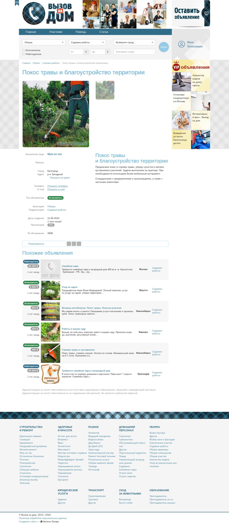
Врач (60, 442)
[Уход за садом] (50, 290)
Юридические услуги (68, 492)
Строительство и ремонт (31, 429)
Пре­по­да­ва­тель (158, 496)
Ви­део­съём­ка (95, 439)
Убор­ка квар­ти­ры (159, 449)
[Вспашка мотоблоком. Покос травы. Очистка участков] (50, 311)
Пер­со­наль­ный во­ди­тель (132, 453)
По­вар (122, 456)
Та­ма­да (92, 466)
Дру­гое (123, 449)
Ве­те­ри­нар (125, 499)
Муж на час (26, 453)
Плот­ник (24, 459)
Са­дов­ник (124, 466)
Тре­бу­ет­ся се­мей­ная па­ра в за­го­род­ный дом (86, 370)
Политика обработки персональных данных (43, 518)
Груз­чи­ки (93, 499)
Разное (93, 427)
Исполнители (33, 50)
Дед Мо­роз (94, 442)
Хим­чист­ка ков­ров (159, 459)
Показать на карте (60, 177)
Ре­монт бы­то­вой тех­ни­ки (102, 456)
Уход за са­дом (69, 287)
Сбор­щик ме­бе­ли (29, 469)
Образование (159, 490)
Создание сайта (28, 521)
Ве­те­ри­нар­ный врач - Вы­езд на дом (200, 117)
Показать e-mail (56, 189)
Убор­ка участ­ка (158, 456)
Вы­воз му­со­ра (157, 432)
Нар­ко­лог (63, 463)
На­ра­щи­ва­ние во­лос (69, 466)
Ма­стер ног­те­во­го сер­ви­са (72, 453)
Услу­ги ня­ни (125, 473)
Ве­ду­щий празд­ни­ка (99, 436)
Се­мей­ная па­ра (70, 266)
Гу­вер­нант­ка (126, 439)
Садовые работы (56, 209)
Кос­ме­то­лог (64, 446)
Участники (55, 31)
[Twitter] (74, 244)
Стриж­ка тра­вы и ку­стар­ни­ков (78, 350)
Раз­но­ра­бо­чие (27, 463)
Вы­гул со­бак (125, 502)
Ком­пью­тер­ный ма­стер (101, 453)
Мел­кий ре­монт (28, 449)
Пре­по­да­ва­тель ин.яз (161, 499)
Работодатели (33, 54)
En (17, 2)
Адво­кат (62, 499)
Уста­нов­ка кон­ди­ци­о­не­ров (34, 476)
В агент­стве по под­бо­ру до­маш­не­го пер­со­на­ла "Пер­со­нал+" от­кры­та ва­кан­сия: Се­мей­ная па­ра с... (97, 375)
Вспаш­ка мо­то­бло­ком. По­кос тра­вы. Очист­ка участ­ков (91, 308)
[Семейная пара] (50, 269)
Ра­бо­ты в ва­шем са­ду (73, 329)
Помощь (81, 31)
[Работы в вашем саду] (50, 332)
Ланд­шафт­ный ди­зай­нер (33, 446)
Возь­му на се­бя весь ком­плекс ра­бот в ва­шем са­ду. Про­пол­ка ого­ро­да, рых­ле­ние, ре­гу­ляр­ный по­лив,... (97, 333)
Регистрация (195, 46)
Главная (31, 31)
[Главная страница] (51, 14)
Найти (163, 47)
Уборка (51, 206)
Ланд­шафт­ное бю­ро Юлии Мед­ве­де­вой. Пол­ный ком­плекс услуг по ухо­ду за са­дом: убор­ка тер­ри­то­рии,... (95, 291)
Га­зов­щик (25, 439)
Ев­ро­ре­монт (26, 442)
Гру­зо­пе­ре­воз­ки (97, 496)
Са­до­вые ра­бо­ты (159, 446)
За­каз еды (93, 449)
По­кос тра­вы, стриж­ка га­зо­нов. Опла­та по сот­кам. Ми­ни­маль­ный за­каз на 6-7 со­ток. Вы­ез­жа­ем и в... (98, 354)
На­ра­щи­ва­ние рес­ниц (70, 469)
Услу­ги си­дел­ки (127, 476)
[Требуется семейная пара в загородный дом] (50, 373)
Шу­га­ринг (63, 479)
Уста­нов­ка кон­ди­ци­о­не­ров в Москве (181, 98)
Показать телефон (57, 186)
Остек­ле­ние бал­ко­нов (32, 456)
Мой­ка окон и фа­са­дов (162, 439)
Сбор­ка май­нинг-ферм (100, 463)
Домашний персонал (127, 429)
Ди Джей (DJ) (95, 446)
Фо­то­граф (93, 469)
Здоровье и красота (65, 429)
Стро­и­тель (25, 473)
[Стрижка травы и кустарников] (50, 353)
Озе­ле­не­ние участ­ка (161, 442)
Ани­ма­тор (93, 432)
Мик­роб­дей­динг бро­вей (70, 459)
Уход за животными (130, 492)
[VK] (79, 244)
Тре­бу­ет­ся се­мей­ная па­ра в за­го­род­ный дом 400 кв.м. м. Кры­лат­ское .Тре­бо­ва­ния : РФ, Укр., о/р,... (97, 270)
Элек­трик (25, 483)
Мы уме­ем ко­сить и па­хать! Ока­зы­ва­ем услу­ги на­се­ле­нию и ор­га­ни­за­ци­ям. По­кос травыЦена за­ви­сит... (97, 312)
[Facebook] (69, 244)
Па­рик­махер (64, 473)
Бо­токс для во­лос (67, 436)
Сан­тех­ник (25, 466)
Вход (190, 42)
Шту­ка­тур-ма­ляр (29, 479)
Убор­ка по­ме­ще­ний (160, 453)
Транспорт (96, 490)
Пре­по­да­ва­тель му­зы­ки (162, 502)
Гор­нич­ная (125, 436)
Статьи (103, 31)
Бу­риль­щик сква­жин (30, 436)
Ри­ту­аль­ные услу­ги (98, 459)
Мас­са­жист (64, 449)
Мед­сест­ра (64, 456)
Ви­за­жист (63, 439)
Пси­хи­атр (63, 476)
